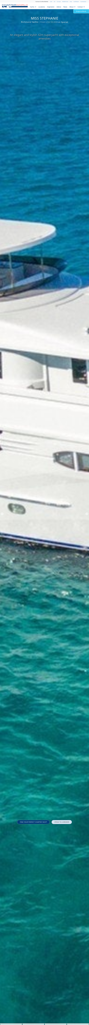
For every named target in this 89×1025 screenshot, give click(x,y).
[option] (44, 512)
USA (51, 1)
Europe (59, 1)
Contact (80, 7)
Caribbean (76, 1)
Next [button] (87, 513)
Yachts (32, 7)
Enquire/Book (81, 11)
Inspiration (50, 7)
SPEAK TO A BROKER (61, 822)
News (65, 7)
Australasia (83, 1)
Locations (41, 7)
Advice (59, 7)
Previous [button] (2, 513)
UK (54, 1)
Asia (71, 1)
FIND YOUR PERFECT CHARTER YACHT (33, 822)
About (71, 7)
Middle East (65, 1)
